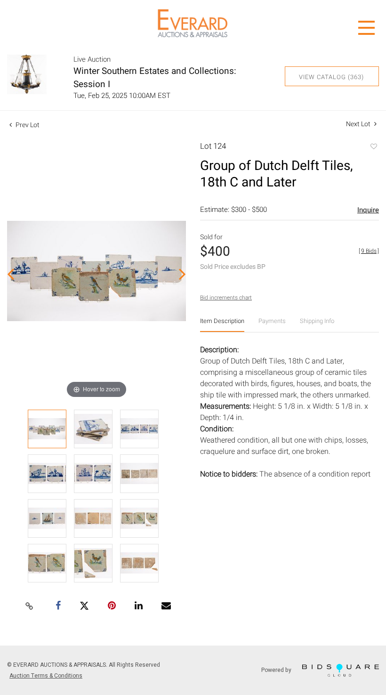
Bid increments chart (226, 297)
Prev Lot (27, 125)
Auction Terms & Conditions (45, 675)
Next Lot (359, 124)
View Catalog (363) (331, 77)
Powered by (277, 669)
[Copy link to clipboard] (29, 606)
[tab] (222, 324)
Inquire (368, 210)
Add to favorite (373, 147)
